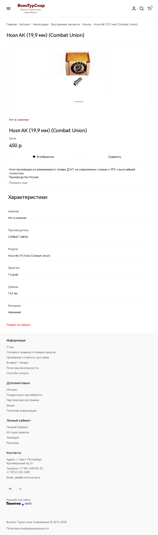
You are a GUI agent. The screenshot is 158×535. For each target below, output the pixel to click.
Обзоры (12, 389)
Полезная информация (21, 410)
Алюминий (14, 312)
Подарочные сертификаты (24, 394)
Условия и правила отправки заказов (31, 352)
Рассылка (13, 442)
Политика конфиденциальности (28, 528)
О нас (10, 347)
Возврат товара (17, 362)
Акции (10, 405)
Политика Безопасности (23, 368)
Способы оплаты (18, 373)
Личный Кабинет (18, 427)
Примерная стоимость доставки (28, 357)
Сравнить (114, 156)
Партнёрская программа (23, 400)
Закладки (13, 437)
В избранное (45, 156)
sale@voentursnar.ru (27, 477)
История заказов (18, 432)
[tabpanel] (79, 79)
